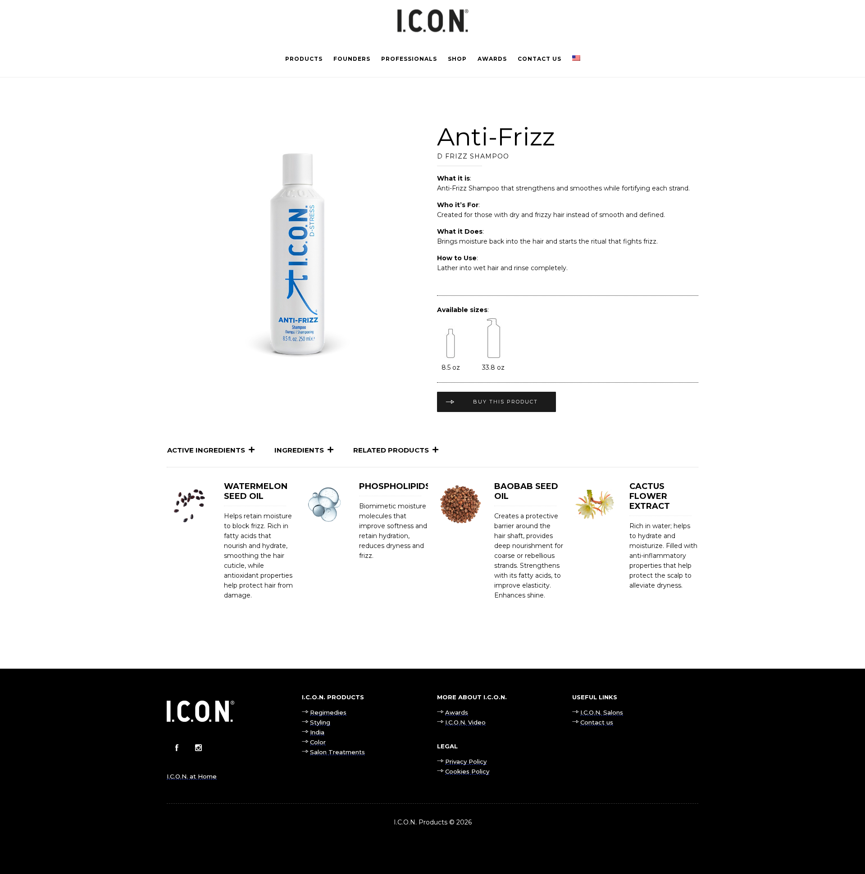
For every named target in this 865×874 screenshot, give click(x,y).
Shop (457, 58)
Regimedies (328, 712)
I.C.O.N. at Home (192, 776)
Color (318, 742)
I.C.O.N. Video (465, 722)
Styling (320, 722)
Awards (492, 58)
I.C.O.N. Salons (601, 712)
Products (304, 58)
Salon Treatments (337, 752)
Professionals (409, 58)
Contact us (539, 58)
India (317, 732)
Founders (351, 58)
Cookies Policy (467, 771)
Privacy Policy (466, 761)
